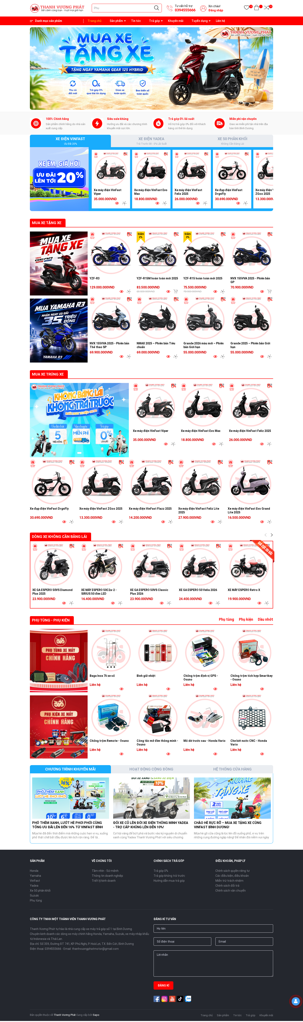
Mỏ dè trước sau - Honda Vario (204, 740)
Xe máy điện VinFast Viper (150, 430)
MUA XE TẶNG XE (46, 223)
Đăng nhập (215, 10)
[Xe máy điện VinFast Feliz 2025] (192, 169)
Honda (34, 870)
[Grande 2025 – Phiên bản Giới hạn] (251, 318)
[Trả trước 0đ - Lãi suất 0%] (151, 68)
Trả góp (154, 20)
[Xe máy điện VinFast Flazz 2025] (151, 482)
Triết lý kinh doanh (104, 880)
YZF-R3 (95, 278)
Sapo (96, 1014)
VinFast (35, 880)
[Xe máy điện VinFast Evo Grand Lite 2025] (250, 482)
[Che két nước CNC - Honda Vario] (251, 715)
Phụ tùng (226, 619)
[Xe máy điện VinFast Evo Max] (151, 169)
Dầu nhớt (265, 619)
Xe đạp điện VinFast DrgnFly (49, 508)
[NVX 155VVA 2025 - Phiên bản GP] (251, 253)
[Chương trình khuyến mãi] (59, 263)
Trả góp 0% (161, 870)
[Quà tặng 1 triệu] (59, 179)
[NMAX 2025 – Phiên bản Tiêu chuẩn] (158, 318)
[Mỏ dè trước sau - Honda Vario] (204, 715)
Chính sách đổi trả (227, 885)
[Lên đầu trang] (297, 1015)
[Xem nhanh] (117, 203)
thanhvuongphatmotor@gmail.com (95, 948)
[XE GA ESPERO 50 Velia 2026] (200, 564)
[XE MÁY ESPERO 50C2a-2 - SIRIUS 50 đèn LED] (102, 564)
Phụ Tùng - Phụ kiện (51, 620)
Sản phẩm (116, 20)
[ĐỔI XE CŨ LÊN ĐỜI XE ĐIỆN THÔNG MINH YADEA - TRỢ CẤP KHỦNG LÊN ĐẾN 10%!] (151, 798)
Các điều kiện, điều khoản (232, 875)
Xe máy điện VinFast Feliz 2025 (250, 430)
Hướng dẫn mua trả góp (169, 880)
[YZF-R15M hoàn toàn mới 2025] (158, 253)
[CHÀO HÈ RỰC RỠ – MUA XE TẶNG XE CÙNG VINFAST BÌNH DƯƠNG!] (232, 798)
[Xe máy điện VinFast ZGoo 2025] (272, 169)
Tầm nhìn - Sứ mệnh (105, 870)
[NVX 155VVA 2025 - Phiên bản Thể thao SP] (111, 318)
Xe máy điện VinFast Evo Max (200, 430)
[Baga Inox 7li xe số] (111, 650)
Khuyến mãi (175, 20)
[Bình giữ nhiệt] (158, 650)
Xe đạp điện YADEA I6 (37, 1003)
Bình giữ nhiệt (146, 675)
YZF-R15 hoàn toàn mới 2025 (202, 278)
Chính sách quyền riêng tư (232, 870)
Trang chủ (94, 20)
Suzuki (34, 895)
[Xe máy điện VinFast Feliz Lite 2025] (201, 482)
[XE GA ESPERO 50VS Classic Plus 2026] (151, 564)
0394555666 (185, 10)
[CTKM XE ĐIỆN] (79, 420)
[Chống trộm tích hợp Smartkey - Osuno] (251, 650)
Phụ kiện (246, 619)
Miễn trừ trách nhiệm (229, 880)
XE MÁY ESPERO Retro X (244, 590)
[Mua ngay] (176, 291)
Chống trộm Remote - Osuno (109, 740)
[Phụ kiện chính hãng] (59, 727)
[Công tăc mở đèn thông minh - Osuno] (158, 715)
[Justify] (156, 8)
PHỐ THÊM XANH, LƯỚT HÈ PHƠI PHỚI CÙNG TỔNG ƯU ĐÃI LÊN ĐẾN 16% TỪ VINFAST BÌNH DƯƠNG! (67, 827)
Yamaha (35, 875)
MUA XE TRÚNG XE (48, 374)
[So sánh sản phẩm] (266, 8)
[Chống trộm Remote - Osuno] (111, 715)
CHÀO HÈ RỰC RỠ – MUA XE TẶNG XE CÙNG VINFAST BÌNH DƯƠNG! (227, 825)
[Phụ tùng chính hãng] (59, 660)
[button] (146, 105)
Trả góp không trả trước (169, 875)
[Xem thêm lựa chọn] (124, 203)
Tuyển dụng (199, 20)
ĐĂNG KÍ (163, 985)
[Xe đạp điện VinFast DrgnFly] (232, 169)
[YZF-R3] (111, 253)
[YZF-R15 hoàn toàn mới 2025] (204, 253)
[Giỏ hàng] (256, 8)
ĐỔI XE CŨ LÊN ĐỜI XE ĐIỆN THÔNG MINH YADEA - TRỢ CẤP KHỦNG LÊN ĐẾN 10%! (150, 825)
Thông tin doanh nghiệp (107, 875)
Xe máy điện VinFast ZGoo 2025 (100, 508)
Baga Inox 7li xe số (102, 675)
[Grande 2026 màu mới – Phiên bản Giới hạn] (204, 318)
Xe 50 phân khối (40, 890)
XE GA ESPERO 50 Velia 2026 (198, 590)
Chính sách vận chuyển (230, 890)
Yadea (34, 885)
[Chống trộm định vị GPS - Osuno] (204, 650)
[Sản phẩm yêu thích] (246, 8)
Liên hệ (220, 20)
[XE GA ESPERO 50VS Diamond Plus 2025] (53, 564)
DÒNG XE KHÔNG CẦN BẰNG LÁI (59, 536)
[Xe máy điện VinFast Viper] (111, 169)
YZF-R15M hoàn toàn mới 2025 (157, 278)
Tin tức (136, 20)
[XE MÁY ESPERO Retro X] (249, 564)
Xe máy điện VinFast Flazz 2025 (150, 508)
